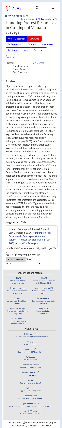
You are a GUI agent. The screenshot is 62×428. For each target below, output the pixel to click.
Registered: (38, 63)
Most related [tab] (47, 44)
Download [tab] (34, 39)
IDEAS (10, 422)
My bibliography (44, 19)
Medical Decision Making (31, 239)
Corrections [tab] (38, 50)
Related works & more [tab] (18, 50)
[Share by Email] (24, 16)
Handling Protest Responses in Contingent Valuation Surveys (30, 236)
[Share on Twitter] (12, 16)
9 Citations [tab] (31, 44)
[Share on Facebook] (15, 16)
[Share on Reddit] (18, 16)
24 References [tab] (14, 44)
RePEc (20, 422)
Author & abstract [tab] (16, 39)
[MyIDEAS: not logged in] (54, 19)
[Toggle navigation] (37, 8)
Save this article (29, 19)
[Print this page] (27, 16)
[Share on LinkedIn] (21, 16)
